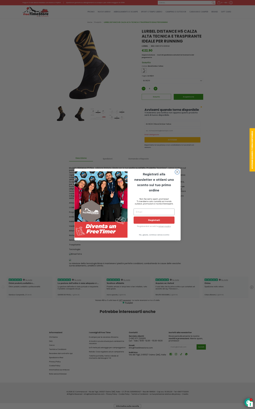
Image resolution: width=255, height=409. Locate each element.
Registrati (154, 220)
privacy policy (164, 226)
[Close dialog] (177, 172)
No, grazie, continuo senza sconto (154, 235)
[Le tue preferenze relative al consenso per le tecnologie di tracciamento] (250, 404)
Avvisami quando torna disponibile (252, 150)
